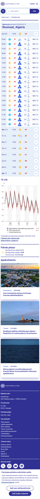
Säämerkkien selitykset (9, 241)
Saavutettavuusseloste (8, 431)
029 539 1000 (5, 415)
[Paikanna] (3, 11)
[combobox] (19, 11)
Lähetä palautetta (6, 424)
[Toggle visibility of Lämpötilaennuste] (14, 232)
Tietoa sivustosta (7, 429)
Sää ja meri (5, 17)
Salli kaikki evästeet (20, 494)
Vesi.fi (3, 451)
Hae (34, 11)
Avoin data (4, 449)
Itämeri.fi (4, 454)
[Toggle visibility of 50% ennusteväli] (13, 230)
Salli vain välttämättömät (20, 488)
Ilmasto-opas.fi (6, 445)
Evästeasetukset (6, 436)
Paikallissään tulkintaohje (10, 238)
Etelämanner (5, 456)
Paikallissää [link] (15, 17)
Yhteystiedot (5, 422)
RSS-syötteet (5, 427)
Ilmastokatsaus (6, 447)
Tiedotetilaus (5, 434)
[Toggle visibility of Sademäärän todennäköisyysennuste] (20, 228)
